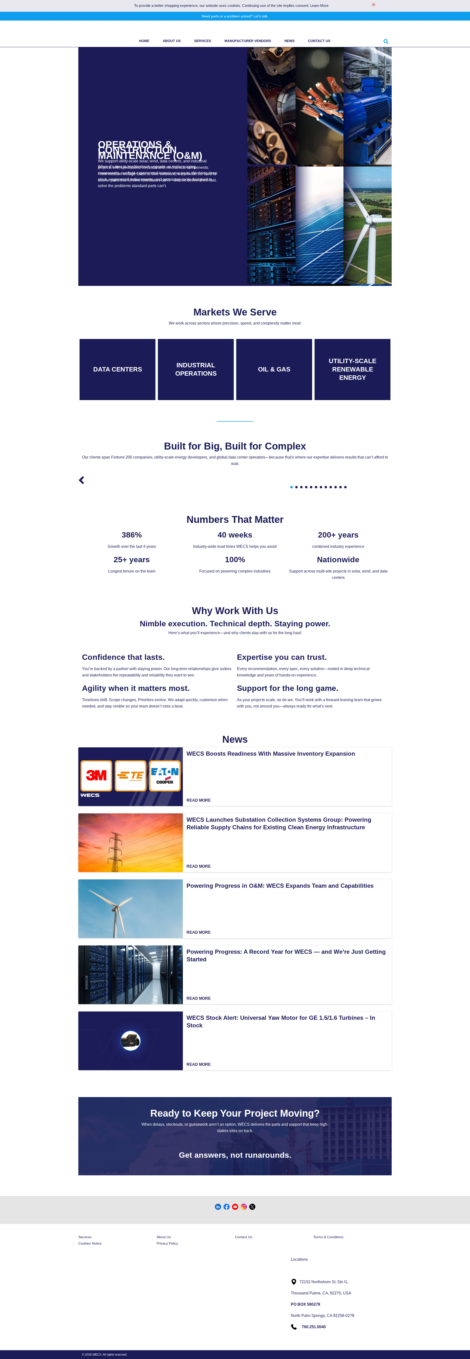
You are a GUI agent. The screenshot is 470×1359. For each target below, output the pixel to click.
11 (340, 487)
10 (335, 487)
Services (202, 41)
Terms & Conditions (328, 1237)
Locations (299, 1259)
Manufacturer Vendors (247, 41)
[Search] (386, 40)
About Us (172, 41)
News (289, 41)
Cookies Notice (90, 1243)
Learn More (319, 6)
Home (144, 41)
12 (345, 487)
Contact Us (319, 41)
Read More (199, 800)
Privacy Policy (167, 1243)
